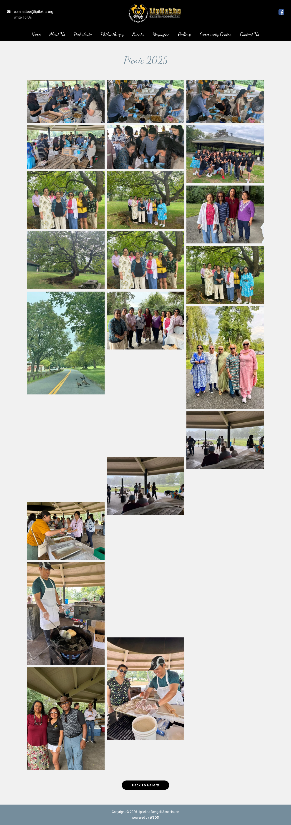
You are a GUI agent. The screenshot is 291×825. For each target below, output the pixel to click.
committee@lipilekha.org (33, 12)
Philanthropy (112, 34)
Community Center (215, 34)
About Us (57, 34)
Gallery (184, 34)
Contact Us (249, 34)
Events (138, 34)
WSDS (154, 817)
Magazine (161, 34)
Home (36, 34)
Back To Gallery (145, 785)
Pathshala (83, 34)
